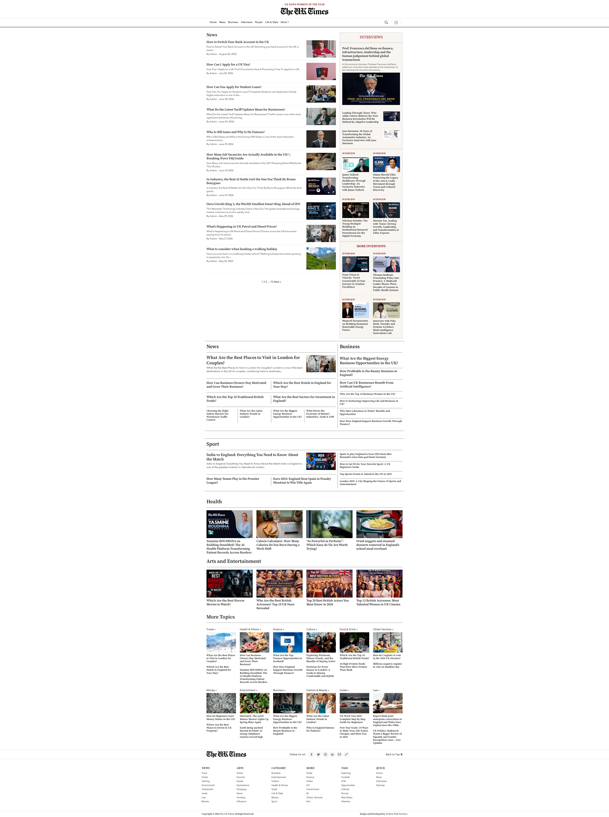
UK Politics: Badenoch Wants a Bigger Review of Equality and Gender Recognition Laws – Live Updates (387, 737)
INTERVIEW (348, 153)
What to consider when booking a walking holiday (241, 249)
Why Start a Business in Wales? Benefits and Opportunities (365, 412)
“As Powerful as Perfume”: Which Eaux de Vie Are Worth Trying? (327, 545)
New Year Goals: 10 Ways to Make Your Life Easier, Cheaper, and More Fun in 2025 (354, 732)
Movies (205, 801)
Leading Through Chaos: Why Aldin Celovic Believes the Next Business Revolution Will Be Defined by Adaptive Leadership (360, 117)
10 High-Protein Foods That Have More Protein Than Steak (353, 666)
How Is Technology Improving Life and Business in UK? (369, 402)
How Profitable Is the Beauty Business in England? (368, 373)
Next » (277, 281)
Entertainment (279, 777)
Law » (376, 690)
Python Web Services (396, 814)
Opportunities (348, 785)
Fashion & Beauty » (317, 690)
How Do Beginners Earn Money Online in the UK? (220, 717)
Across (345, 793)
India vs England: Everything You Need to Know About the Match (252, 457)
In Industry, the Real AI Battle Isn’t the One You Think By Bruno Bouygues (251, 181)
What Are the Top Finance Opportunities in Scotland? (287, 658)
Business (350, 347)
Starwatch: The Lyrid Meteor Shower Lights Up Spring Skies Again (254, 719)
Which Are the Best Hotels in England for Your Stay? (302, 385)
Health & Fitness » (250, 629)
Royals (240, 781)
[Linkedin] (332, 754)
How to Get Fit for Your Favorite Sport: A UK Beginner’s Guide (365, 465)
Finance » (278, 629)
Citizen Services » (383, 629)
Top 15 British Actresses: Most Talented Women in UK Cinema (378, 602)
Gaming (206, 781)
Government (312, 789)
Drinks (205, 777)
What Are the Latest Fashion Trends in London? (251, 413)
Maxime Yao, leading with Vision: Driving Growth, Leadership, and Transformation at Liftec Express (386, 226)
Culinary (345, 789)
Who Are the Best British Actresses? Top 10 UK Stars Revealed (275, 604)
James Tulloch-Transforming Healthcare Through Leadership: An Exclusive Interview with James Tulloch (354, 182)
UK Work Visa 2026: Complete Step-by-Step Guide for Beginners (352, 719)
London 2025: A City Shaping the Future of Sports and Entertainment (370, 483)
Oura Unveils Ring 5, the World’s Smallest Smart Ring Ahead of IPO (253, 204)
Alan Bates (346, 797)
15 (271, 281)
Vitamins (345, 801)
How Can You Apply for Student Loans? (234, 87)
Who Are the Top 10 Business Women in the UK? (368, 394)
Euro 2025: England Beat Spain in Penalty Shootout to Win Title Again (302, 481)
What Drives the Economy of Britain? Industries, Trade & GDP (320, 413)
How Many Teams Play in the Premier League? (232, 481)
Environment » (248, 690)
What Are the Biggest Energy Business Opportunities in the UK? (287, 413)
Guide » (344, 690)
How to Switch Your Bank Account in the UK (237, 42)
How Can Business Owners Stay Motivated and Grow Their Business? (236, 385)
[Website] (346, 754)
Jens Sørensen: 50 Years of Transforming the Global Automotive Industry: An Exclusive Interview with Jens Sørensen (359, 137)
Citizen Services (314, 797)
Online (240, 773)
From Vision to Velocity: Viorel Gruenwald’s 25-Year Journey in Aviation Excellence (353, 281)
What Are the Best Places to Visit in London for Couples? (253, 360)
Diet (308, 801)
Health (214, 502)
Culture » (311, 629)
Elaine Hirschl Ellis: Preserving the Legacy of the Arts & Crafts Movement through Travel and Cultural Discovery (385, 182)
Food (204, 773)
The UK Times (227, 814)
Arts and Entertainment (233, 561)
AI (307, 793)
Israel (204, 793)
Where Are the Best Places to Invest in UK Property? (219, 727)
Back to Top (394, 754)
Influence (241, 801)
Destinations (243, 785)
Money (275, 797)
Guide (309, 773)
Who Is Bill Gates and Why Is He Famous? (235, 132)
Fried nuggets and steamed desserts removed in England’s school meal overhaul (377, 545)
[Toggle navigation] (396, 22)
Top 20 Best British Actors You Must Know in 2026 (327, 602)
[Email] (339, 754)
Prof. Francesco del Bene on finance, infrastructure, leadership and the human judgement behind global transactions (368, 54)
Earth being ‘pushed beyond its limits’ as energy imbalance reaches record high (251, 732)
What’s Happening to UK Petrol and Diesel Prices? (241, 227)
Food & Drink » (348, 629)
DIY (308, 785)
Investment (207, 789)
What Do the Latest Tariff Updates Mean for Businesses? (245, 110)
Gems (240, 793)
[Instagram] (325, 754)
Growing (241, 797)
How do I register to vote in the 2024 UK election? (387, 657)
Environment (208, 785)
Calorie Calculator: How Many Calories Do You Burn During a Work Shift (278, 545)
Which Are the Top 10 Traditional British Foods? (235, 399)
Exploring (346, 773)
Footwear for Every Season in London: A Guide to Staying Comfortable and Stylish (320, 671)
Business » (279, 690)
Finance (310, 777)
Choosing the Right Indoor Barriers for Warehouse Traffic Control (217, 415)
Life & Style (277, 793)
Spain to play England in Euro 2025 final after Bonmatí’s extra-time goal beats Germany (366, 455)
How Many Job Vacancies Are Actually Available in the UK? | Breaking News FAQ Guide (248, 156)
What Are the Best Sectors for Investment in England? (304, 399)
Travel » (211, 629)
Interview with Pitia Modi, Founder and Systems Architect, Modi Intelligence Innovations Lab (384, 327)
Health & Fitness (280, 785)
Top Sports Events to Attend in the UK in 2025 (366, 474)
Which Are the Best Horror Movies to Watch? (225, 602)
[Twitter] (318, 754)
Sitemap (380, 785)
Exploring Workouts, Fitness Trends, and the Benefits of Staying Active (320, 658)
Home (379, 773)
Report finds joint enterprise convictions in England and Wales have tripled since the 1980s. (387, 720)
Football (345, 777)
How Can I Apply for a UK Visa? (228, 65)
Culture (275, 781)
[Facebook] (311, 754)
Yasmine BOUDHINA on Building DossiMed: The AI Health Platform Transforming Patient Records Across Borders (229, 547)
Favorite (241, 777)
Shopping (241, 789)
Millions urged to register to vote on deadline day (387, 665)
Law (204, 797)
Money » (211, 690)
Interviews (381, 781)
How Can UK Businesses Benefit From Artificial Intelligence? (366, 385)
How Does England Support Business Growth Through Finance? (371, 423)
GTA (343, 781)
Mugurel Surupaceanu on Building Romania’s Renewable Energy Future (355, 325)
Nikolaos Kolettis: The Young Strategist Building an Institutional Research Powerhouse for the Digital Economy (355, 228)
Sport (212, 444)
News (212, 347)
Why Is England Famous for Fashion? (320, 729)
